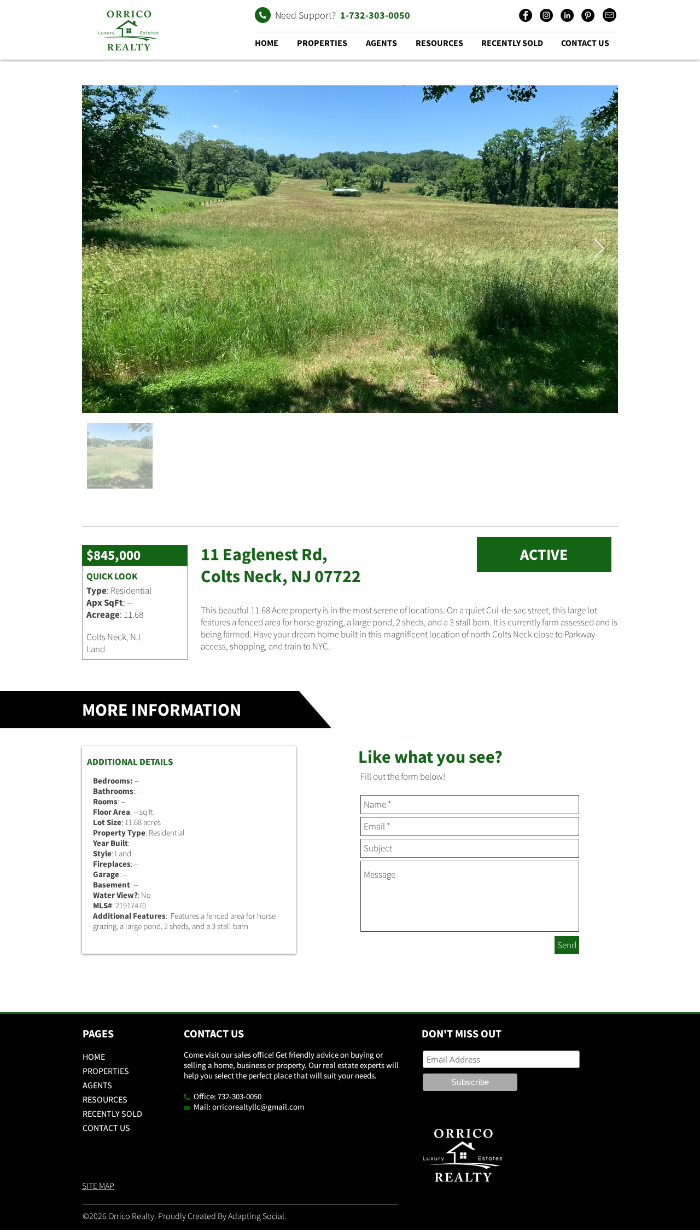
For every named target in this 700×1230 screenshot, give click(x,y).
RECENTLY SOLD (112, 1113)
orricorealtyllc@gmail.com (258, 1106)
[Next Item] (599, 249)
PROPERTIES (106, 1070)
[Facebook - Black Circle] (525, 15)
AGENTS (97, 1085)
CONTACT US (106, 1127)
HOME (94, 1056)
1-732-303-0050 (375, 15)
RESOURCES (105, 1099)
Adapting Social (256, 1215)
